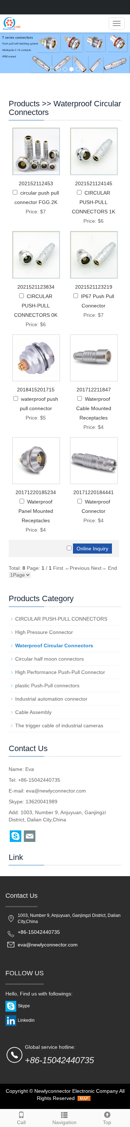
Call (21, 1122)
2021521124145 (93, 183)
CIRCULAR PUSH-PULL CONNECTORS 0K (35, 305)
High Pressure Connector (44, 632)
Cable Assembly (33, 712)
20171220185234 (36, 492)
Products (24, 103)
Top (107, 1122)
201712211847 (94, 389)
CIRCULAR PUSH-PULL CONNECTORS (61, 619)
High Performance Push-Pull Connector (60, 672)
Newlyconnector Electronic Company (76, 1091)
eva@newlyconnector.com (56, 791)
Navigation (64, 1122)
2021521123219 (93, 287)
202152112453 (36, 183)
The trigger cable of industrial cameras (59, 725)
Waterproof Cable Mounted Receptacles (93, 408)
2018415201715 (36, 389)
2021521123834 (36, 287)
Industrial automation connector (51, 699)
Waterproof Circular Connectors (65, 108)
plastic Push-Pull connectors (47, 685)
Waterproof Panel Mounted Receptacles (35, 511)
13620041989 (41, 801)
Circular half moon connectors (49, 659)
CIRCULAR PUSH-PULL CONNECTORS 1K (93, 202)
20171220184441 (93, 492)
